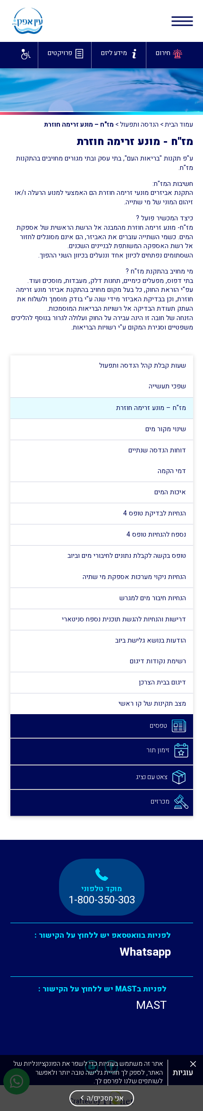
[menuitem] (167, 55)
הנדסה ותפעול (139, 124)
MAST (151, 1005)
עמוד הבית (179, 124)
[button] (101, 1098)
